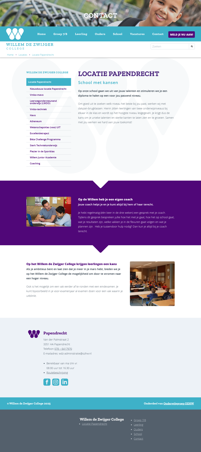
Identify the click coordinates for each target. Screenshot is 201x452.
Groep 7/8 (60, 34)
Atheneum (36, 121)
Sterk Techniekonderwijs (43, 145)
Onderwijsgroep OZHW (178, 403)
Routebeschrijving (57, 372)
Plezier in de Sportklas (42, 151)
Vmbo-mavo (37, 94)
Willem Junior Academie (43, 157)
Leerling (81, 34)
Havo (33, 115)
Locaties (23, 54)
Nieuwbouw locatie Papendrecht (48, 88)
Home (41, 34)
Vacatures (137, 34)
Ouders (100, 34)
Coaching (35, 163)
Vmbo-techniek (38, 109)
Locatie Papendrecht (39, 82)
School (117, 34)
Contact (158, 34)
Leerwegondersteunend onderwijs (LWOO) (43, 102)
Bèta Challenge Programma (45, 139)
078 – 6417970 (63, 349)
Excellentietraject (39, 133)
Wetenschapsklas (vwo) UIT (45, 127)
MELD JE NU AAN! (181, 34)
